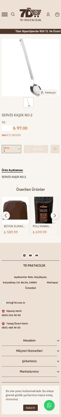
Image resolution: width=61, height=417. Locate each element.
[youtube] (30, 255)
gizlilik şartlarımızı (26, 395)
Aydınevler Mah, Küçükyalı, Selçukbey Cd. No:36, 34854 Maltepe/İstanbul (30, 282)
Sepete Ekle (15, 208)
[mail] (36, 255)
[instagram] (24, 255)
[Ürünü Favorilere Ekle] (55, 149)
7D (3, 122)
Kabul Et (30, 407)
